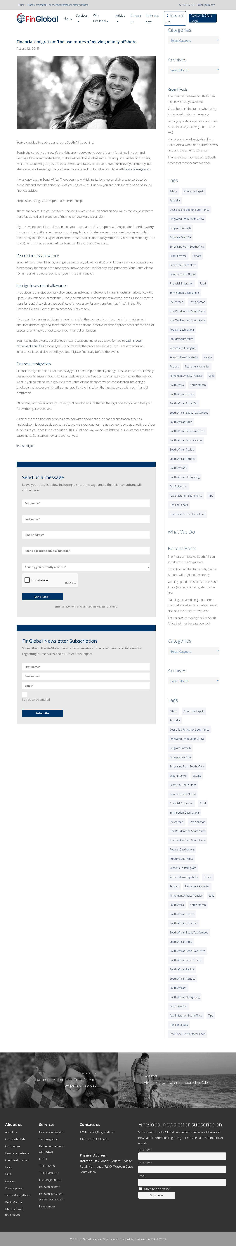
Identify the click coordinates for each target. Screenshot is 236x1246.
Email (141, 1176)
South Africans (178, 468)
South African (198, 385)
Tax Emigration (48, 1139)
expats (197, 256)
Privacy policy (13, 1188)
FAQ (8, 1174)
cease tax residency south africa (189, 209)
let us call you (25, 445)
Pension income (49, 1187)
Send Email (42, 596)
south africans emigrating (185, 477)
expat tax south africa (183, 265)
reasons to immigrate (183, 348)
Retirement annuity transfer (186, 375)
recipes (174, 366)
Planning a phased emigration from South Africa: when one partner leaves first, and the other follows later (193, 144)
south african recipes (182, 458)
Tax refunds (47, 1166)
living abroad (197, 302)
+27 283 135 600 (97, 1139)
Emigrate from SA (180, 237)
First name (145, 1150)
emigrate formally (180, 228)
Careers (10, 1181)
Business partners (17, 1153)
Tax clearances (49, 1173)
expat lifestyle (178, 256)
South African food (181, 422)
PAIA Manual (13, 1202)
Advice (173, 191)
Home (21, 4)
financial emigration (138, 169)
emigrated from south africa (187, 219)
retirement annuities (197, 366)
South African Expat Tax (184, 403)
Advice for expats (193, 191)
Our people (12, 1146)
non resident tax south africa (187, 311)
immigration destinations (184, 292)
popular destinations (182, 329)
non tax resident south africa (187, 320)
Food (202, 283)
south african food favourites (187, 431)
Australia (175, 200)
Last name (145, 1163)
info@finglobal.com (206, 4)
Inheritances (47, 1206)
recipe (208, 357)
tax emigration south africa (186, 495)
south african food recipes (186, 440)
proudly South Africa (181, 339)
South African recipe (182, 449)
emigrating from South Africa (187, 246)
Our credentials (15, 1139)
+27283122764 (186, 4)
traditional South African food (188, 514)
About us (11, 1132)
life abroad (176, 302)
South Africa (177, 385)
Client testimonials (17, 1160)
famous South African (183, 274)
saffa (211, 375)
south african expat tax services (189, 412)
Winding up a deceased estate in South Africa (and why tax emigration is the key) (193, 126)
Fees (8, 1167)
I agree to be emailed (36, 700)
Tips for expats (179, 505)
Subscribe (43, 713)
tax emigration (178, 486)
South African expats (182, 394)
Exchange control (50, 1180)
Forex (43, 1159)
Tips (210, 495)
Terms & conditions (18, 1195)
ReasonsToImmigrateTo (184, 357)
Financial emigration (52, 1132)
